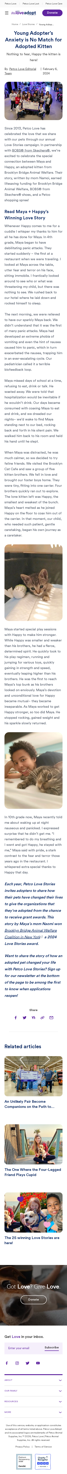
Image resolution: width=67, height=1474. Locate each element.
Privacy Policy (22, 1447)
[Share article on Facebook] (15, 1017)
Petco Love (10, 4)
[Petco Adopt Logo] (23, 13)
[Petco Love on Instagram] (17, 1363)
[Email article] (51, 1017)
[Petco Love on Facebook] (6, 1363)
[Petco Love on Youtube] (38, 1363)
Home (15, 24)
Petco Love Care (54, 4)
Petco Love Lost (31, 4)
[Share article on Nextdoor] (33, 1017)
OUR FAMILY (10, 1391)
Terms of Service (43, 1447)
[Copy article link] (42, 1017)
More (7, 1412)
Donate (52, 12)
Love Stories (28, 24)
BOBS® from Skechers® (31, 150)
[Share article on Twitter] (24, 1017)
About (8, 1380)
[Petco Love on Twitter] (27, 1363)
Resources (11, 1402)
